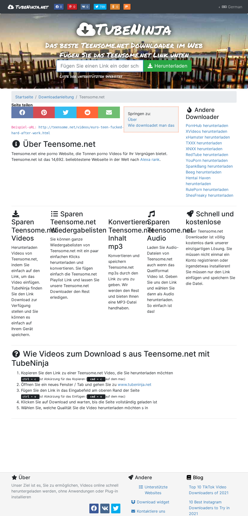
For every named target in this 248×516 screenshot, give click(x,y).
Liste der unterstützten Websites (91, 76)
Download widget (152, 502)
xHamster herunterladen (208, 137)
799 (103, 6)
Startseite (24, 96)
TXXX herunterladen (204, 143)
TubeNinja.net (31, 6)
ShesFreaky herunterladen (209, 195)
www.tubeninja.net (134, 384)
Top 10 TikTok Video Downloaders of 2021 (208, 490)
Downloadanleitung (56, 96)
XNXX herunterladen (204, 148)
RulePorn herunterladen (207, 189)
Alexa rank (150, 159)
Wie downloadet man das (151, 125)
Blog (197, 477)
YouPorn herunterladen (207, 160)
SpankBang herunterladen (209, 166)
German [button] (234, 6)
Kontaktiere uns (150, 511)
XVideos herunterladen (206, 131)
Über (132, 119)
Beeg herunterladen (203, 172)
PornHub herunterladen (207, 125)
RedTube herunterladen (207, 154)
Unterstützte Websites (155, 490)
